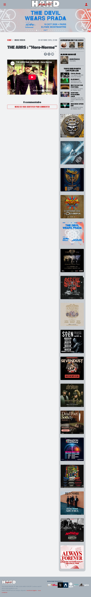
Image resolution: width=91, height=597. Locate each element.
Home (9, 40)
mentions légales (32, 590)
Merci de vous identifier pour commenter (32, 106)
